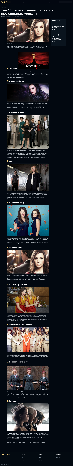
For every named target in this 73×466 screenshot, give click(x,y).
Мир (40, 1)
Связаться (57, 458)
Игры (23, 1)
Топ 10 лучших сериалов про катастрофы (58, 27)
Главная (2, 7)
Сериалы (5, 7)
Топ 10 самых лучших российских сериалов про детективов (57, 42)
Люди (32, 1)
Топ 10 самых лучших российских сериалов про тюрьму (57, 30)
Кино (20, 1)
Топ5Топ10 (5, 2)
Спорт (44, 1)
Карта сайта (58, 457)
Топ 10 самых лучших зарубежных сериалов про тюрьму (57, 35)
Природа (36, 1)
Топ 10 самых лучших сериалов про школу (56, 39)
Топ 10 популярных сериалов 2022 (58, 24)
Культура (48, 1)
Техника (27, 1)
